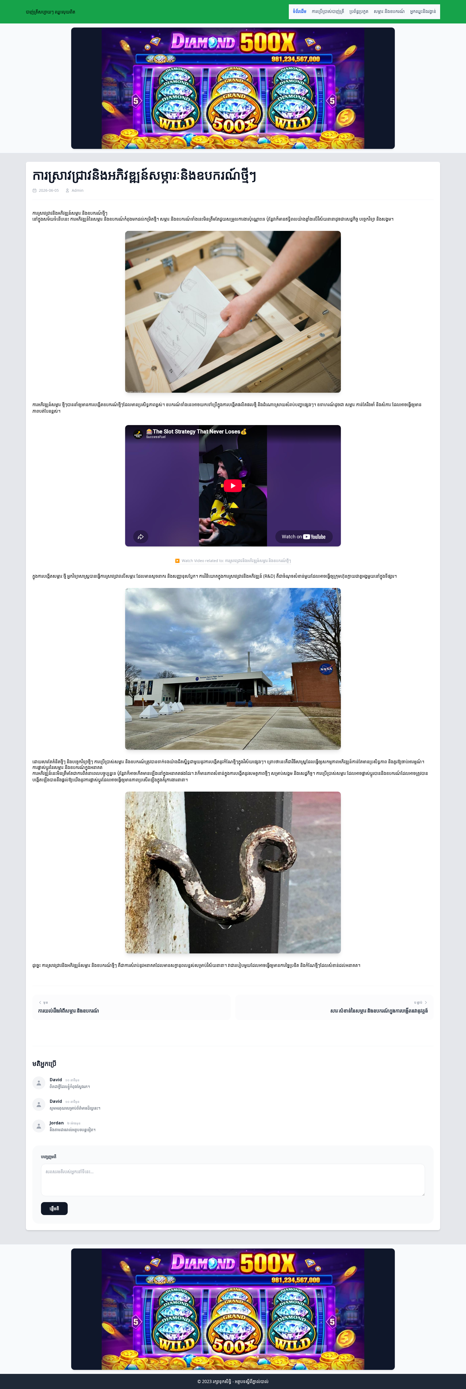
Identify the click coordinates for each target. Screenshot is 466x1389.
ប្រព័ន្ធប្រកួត (359, 11)
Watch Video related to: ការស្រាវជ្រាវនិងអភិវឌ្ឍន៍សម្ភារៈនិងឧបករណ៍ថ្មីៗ (233, 560)
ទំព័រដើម (299, 11)
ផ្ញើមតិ (54, 1209)
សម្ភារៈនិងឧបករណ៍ (389, 11)
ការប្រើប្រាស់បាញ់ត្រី (328, 11)
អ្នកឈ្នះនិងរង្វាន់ (423, 11)
